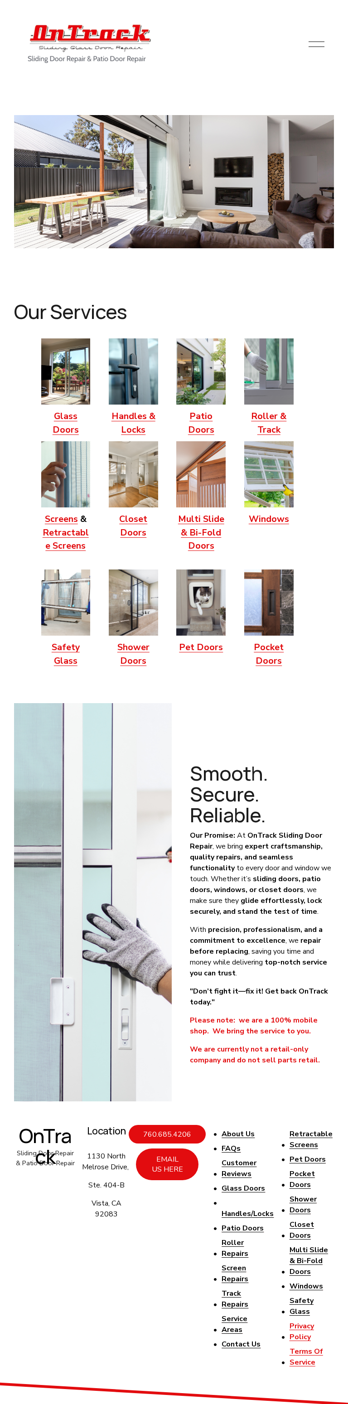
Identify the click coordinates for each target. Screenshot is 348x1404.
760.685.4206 (167, 1134)
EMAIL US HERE (167, 1164)
